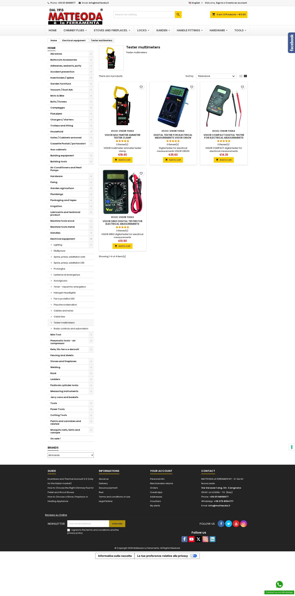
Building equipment (62, 155)
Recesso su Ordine (56, 514)
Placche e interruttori (65, 304)
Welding (55, 367)
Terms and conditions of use (114, 496)
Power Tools (57, 409)
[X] (198, 539)
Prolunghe (59, 268)
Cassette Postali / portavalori (68, 143)
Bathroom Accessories (63, 59)
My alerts (155, 505)
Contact (208, 471)
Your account (161, 471)
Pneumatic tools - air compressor (63, 342)
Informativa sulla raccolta (115, 556)
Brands (53, 448)
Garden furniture (60, 83)
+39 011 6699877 (66, 2)
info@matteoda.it (99, 2)
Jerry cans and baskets (64, 397)
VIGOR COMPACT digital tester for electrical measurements (223, 136)
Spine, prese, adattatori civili (69, 256)
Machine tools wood (62, 220)
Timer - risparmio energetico (70, 286)
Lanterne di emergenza (67, 274)
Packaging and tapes (63, 200)
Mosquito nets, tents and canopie (65, 431)
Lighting (58, 244)
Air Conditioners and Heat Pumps (66, 169)
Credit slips (156, 492)
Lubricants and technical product (65, 214)
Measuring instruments (64, 391)
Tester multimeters (64, 322)
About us (104, 479)
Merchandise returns (161, 483)
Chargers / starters (61, 119)
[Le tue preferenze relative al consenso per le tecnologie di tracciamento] (292, 447)
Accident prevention (62, 71)
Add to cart (122, 159)
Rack (53, 373)
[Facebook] (184, 539)
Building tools (58, 161)
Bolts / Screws (58, 101)
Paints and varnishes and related (65, 422)
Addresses (156, 496)
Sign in (219, 2)
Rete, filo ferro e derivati (64, 349)
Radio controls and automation (71, 328)
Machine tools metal (62, 226)
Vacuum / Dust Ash (61, 89)
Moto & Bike (57, 95)
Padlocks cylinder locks (64, 385)
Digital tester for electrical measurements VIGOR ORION (173, 136)
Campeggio (57, 107)
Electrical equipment (62, 238)
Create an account (236, 2)
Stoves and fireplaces (63, 361)
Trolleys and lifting (61, 125)
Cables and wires (63, 310)
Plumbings (56, 194)
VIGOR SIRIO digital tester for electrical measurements (122, 222)
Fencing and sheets (61, 355)
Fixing (53, 182)
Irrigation (56, 206)
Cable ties (59, 316)
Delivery (103, 483)
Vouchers (155, 501)
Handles (55, 232)
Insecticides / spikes (62, 77)
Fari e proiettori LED (64, 298)
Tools (53, 403)
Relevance (217, 76)
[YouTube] (191, 539)
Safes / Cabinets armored (65, 137)
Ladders (55, 379)
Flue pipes (56, 113)
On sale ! (55, 438)
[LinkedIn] (212, 539)
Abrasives (56, 53)
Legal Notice (106, 501)
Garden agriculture (62, 188)
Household (56, 131)
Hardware (56, 176)
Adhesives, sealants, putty (65, 65)
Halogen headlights (65, 292)
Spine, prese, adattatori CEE (69, 262)
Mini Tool (55, 334)
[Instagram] (205, 539)
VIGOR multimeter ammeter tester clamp (122, 136)
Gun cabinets (58, 149)
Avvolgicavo (60, 280)
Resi (101, 492)
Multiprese (59, 250)
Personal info (157, 479)
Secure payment (108, 487)
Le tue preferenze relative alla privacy (162, 556)
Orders (154, 487)
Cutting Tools (58, 415)
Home (51, 48)
